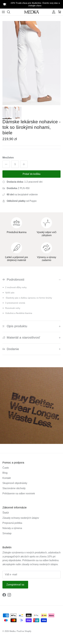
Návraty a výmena (12, 528)
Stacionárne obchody (14, 488)
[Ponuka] (3, 12)
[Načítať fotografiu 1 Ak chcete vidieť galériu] (31, 63)
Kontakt (6, 478)
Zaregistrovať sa (15, 584)
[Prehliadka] (10, 12)
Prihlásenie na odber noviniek (18, 493)
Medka (12, 631)
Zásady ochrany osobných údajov (20, 518)
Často (5, 467)
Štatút (5, 512)
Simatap (6, 533)
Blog (4, 472)
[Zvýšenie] (24, 164)
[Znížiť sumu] (6, 164)
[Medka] (31, 11)
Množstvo (8, 157)
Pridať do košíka (31, 174)
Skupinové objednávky (14, 483)
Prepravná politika (12, 523)
